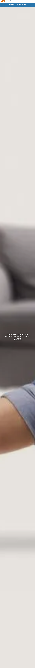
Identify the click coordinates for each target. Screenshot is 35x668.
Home (14, 0)
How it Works (26, 0)
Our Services (18, 0)
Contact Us (18, 1)
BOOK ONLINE (18, 338)
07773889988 (18, 339)
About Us (30, 0)
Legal (14, 1)
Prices (22, 0)
